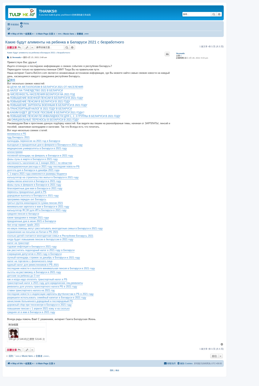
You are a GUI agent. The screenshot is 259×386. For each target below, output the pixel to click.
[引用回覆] (167, 54)
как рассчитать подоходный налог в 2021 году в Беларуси (41, 250)
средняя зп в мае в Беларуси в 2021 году (31, 312)
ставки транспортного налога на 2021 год (31, 290)
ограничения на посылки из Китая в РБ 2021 (32, 232)
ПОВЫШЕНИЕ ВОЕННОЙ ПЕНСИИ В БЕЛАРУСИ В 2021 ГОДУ (46, 97)
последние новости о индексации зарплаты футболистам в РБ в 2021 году (50, 294)
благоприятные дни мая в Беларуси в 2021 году (34, 188)
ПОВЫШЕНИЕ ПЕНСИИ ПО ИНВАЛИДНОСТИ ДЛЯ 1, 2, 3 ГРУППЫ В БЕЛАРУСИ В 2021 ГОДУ (65, 116)
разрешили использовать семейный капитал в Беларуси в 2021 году (46, 297)
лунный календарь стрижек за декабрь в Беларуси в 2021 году (43, 257)
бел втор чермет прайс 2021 (23, 224)
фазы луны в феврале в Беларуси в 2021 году (34, 184)
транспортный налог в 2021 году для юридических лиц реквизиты (45, 283)
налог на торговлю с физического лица (29, 261)
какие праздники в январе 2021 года (28, 217)
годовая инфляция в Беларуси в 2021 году (32, 246)
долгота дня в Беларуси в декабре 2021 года (33, 170)
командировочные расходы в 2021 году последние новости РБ (43, 166)
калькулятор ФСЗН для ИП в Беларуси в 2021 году (37, 210)
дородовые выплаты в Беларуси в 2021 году (33, 195)
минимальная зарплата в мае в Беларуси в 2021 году (38, 206)
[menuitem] (24, 23)
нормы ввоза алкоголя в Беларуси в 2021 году (34, 181)
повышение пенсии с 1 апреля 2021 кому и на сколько (38, 308)
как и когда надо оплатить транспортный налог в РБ (37, 279)
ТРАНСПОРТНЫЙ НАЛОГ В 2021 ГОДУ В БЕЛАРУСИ (41, 108)
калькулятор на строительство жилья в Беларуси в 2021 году (43, 177)
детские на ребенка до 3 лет (23, 275)
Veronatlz (180, 53)
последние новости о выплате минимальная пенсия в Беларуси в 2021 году (51, 268)
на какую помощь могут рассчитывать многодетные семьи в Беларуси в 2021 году (55, 228)
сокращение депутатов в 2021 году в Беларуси (34, 254)
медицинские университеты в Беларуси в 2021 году (37, 148)
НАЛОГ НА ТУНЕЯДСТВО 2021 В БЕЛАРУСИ (36, 90)
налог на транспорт (18, 243)
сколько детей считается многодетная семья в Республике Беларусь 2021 (50, 235)
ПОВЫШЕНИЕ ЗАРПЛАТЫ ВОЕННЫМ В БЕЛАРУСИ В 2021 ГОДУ (48, 105)
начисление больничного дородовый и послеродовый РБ (40, 301)
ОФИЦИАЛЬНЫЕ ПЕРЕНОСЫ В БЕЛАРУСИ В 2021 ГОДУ (45, 119)
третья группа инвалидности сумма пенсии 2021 (35, 203)
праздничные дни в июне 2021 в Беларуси (31, 221)
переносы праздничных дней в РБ (26, 192)
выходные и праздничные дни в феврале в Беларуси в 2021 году (45, 144)
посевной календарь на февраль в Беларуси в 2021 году (40, 155)
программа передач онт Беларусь (26, 199)
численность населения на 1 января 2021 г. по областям (39, 163)
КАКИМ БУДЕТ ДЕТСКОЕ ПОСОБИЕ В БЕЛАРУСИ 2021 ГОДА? (47, 112)
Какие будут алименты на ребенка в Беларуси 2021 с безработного (64, 42)
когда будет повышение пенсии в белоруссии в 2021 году (40, 239)
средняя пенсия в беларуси (23, 213)
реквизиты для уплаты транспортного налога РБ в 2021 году (42, 286)
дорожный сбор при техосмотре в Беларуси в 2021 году (39, 304)
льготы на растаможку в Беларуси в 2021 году (34, 272)
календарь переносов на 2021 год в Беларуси (33, 141)
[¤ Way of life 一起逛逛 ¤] (22, 12)
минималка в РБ (16, 133)
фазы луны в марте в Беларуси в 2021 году (32, 159)
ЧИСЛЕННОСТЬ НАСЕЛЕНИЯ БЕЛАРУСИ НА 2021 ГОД (42, 94)
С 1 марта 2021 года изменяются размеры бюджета (37, 173)
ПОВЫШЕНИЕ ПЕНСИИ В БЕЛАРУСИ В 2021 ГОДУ (40, 101)
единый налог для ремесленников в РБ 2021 (33, 264)
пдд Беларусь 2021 (18, 137)
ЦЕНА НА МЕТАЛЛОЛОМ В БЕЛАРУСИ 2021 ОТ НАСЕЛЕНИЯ (46, 87)
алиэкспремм (15, 152)
